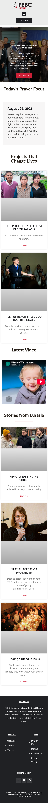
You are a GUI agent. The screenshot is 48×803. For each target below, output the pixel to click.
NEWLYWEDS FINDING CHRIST (24, 478)
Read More (24, 245)
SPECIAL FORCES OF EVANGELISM (24, 570)
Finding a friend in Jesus (24, 659)
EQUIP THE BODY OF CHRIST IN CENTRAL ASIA (24, 227)
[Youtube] (24, 780)
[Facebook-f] (18, 780)
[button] (24, 14)
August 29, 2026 (20, 108)
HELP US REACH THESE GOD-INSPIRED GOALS (24, 318)
